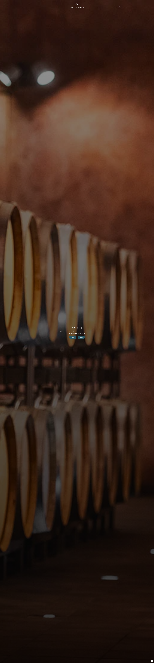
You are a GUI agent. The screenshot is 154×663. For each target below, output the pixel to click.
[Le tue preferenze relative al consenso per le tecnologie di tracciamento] (152, 661)
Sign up (81, 337)
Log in (73, 337)
